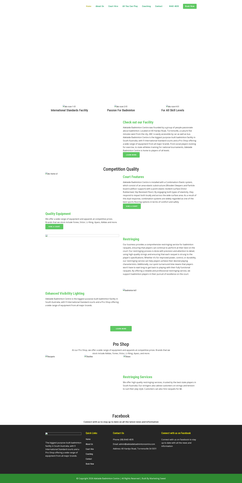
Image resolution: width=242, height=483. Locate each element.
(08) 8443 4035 (126, 324)
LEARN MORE (131, 155)
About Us (89, 444)
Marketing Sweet (158, 478)
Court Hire (90, 449)
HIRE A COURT (132, 206)
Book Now (90, 464)
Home (88, 439)
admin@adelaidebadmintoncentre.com (137, 444)
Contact (89, 459)
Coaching (89, 454)
